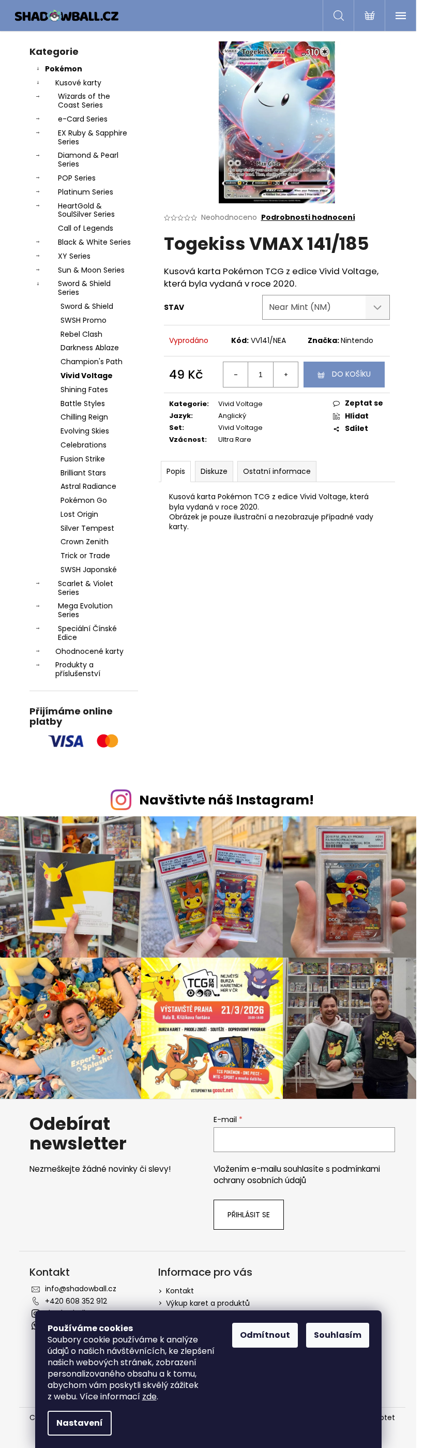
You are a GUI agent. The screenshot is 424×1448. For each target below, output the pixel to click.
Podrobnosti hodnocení (308, 217)
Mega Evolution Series (85, 610)
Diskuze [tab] (214, 471)
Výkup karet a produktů (208, 1303)
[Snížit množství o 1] (235, 374)
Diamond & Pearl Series (88, 159)
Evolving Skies (84, 431)
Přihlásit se (249, 1215)
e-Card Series (83, 119)
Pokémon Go (83, 500)
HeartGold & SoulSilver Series (86, 210)
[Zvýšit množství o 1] (285, 374)
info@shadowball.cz (80, 1288)
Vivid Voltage (86, 375)
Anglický (232, 416)
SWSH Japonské (88, 569)
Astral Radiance (88, 486)
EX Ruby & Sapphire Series (92, 137)
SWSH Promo (83, 320)
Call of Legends (85, 228)
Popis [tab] (175, 471)
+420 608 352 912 (76, 1301)
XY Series (74, 256)
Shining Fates (84, 389)
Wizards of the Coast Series (84, 100)
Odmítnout (265, 1335)
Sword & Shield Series (84, 287)
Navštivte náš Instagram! (226, 800)
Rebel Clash (81, 334)
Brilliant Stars (83, 473)
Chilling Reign (84, 417)
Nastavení (79, 1423)
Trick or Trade (85, 555)
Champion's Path (91, 361)
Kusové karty (78, 83)
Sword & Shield (86, 306)
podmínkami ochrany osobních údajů (297, 1174)
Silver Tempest (87, 528)
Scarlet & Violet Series (85, 588)
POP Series (77, 178)
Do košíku (351, 374)
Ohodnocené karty (89, 651)
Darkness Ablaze (89, 347)
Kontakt (180, 1291)
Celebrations (83, 445)
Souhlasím (337, 1335)
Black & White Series (94, 242)
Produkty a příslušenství (77, 669)
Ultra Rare (234, 439)
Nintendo (357, 340)
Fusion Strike (82, 459)
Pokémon (63, 69)
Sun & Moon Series (91, 270)
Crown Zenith (84, 541)
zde (149, 1396)
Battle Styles (82, 403)
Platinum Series (85, 192)
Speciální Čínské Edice (87, 633)
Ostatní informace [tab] (277, 471)
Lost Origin (79, 514)
